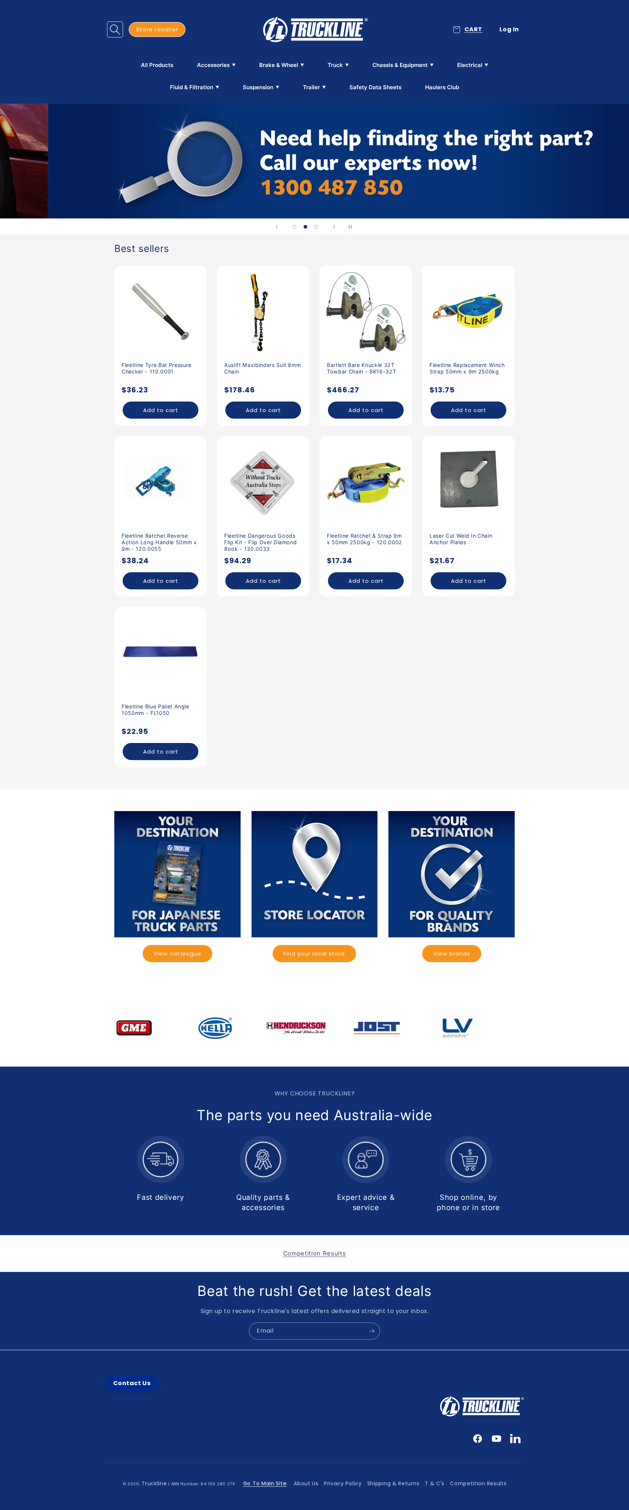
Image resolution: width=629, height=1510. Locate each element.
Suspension (258, 87)
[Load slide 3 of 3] (316, 226)
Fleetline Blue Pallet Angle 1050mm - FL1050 (155, 709)
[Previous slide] (277, 227)
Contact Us (132, 1383)
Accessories (213, 65)
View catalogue (177, 953)
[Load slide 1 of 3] (294, 226)
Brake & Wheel (278, 65)
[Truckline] (314, 29)
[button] (115, 29)
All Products (157, 65)
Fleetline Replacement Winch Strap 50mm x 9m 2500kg (467, 368)
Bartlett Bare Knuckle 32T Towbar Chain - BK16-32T (361, 368)
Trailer (311, 87)
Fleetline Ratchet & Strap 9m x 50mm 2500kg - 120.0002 (364, 539)
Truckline (154, 1483)
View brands (451, 953)
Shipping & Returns (393, 1483)
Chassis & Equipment (400, 65)
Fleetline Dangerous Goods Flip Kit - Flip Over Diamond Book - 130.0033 (260, 542)
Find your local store (314, 953)
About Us (306, 1483)
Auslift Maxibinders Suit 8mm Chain (262, 368)
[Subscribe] (372, 1331)
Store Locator (157, 29)
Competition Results (478, 1483)
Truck (335, 65)
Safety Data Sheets (375, 87)
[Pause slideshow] (352, 227)
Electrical (469, 65)
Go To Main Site (265, 1483)
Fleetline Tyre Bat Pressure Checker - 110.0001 (156, 368)
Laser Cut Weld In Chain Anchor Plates (461, 539)
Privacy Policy (343, 1483)
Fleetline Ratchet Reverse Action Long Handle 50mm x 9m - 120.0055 (159, 542)
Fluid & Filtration (191, 87)
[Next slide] (334, 227)
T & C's (434, 1483)
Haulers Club (442, 87)
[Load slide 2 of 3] (305, 226)
